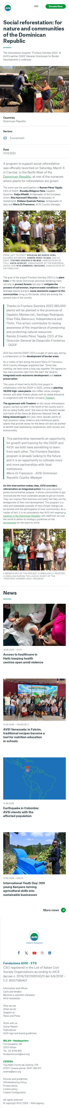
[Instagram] (42, 953)
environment (9, 522)
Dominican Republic (14, 121)
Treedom (50, 397)
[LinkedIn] (49, 953)
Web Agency (37, 1103)
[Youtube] (34, 953)
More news (51, 910)
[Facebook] (19, 953)
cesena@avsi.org (12, 1071)
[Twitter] (26, 953)
